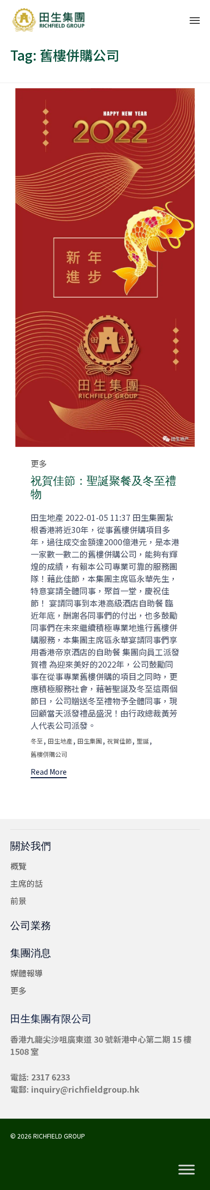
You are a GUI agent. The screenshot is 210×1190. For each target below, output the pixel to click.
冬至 (37, 741)
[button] (49, 773)
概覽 (18, 866)
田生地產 (60, 741)
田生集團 (89, 741)
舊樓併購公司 (49, 754)
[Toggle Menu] (186, 1169)
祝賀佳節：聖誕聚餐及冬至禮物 (103, 487)
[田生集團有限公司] (48, 19)
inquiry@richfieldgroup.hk (85, 1089)
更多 (39, 463)
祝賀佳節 (119, 741)
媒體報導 (26, 973)
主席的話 (26, 883)
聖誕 (143, 741)
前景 (18, 900)
